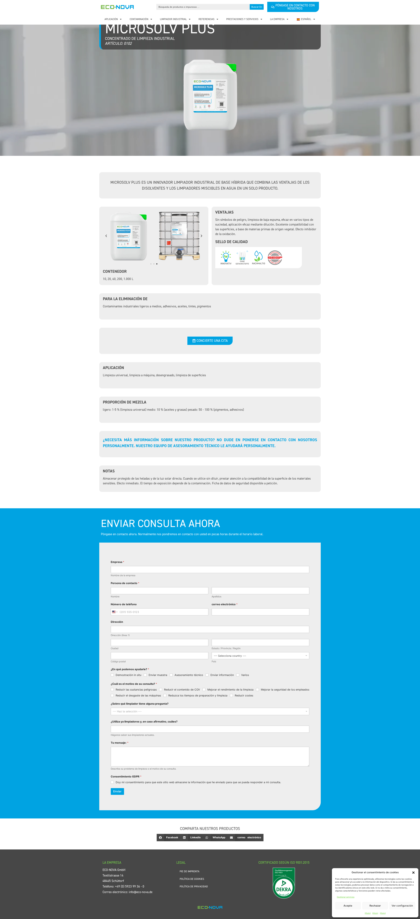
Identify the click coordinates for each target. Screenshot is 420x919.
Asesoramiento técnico (189, 675)
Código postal (118, 661)
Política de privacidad (194, 886)
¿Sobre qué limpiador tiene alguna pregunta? (139, 703)
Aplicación (111, 19)
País (214, 661)
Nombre (115, 596)
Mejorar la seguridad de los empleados (285, 689)
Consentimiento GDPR (126, 776)
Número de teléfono (124, 604)
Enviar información (222, 675)
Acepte (348, 905)
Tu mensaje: (119, 742)
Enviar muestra (158, 675)
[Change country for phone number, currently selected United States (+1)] (114, 611)
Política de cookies (192, 879)
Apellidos (216, 596)
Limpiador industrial (173, 19)
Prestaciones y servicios (242, 19)
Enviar (117, 791)
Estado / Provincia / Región (226, 648)
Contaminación (139, 19)
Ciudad (114, 648)
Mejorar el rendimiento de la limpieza (230, 689)
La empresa (277, 19)
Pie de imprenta (189, 871)
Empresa (117, 562)
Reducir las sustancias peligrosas (136, 689)
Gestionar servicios (345, 897)
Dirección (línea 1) (120, 635)
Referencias (206, 19)
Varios (245, 675)
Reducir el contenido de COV (182, 689)
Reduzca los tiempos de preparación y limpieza (197, 695)
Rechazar (375, 905)
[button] (413, 872)
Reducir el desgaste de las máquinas (138, 695)
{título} (368, 913)
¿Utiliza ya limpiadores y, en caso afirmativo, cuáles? (144, 721)
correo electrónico (225, 604)
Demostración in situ (128, 675)
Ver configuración (402, 905)
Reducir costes (244, 695)
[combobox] (210, 711)
